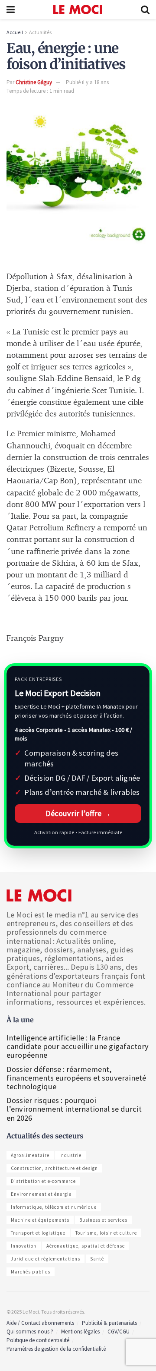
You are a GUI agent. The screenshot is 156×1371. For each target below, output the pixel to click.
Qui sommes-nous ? (29, 1331)
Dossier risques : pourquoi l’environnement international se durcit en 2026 (74, 1108)
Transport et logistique (38, 1233)
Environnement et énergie (41, 1194)
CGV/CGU (118, 1331)
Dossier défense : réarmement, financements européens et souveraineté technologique (76, 1077)
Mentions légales (80, 1331)
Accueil (14, 32)
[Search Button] (145, 9)
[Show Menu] (10, 9)
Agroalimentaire (30, 1155)
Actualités (40, 32)
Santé (97, 1259)
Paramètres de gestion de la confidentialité (56, 1348)
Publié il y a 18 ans (87, 82)
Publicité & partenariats (109, 1323)
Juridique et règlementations (45, 1259)
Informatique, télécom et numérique (54, 1207)
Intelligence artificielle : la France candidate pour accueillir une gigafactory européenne (77, 1046)
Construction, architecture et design (54, 1168)
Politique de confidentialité (37, 1340)
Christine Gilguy (34, 82)
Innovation (23, 1246)
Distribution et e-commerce (43, 1181)
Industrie (70, 1155)
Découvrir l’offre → (78, 813)
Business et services (103, 1220)
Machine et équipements (40, 1220)
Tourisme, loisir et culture (106, 1233)
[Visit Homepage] (77, 9)
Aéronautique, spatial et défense (85, 1246)
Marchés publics (30, 1272)
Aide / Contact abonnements (40, 1323)
